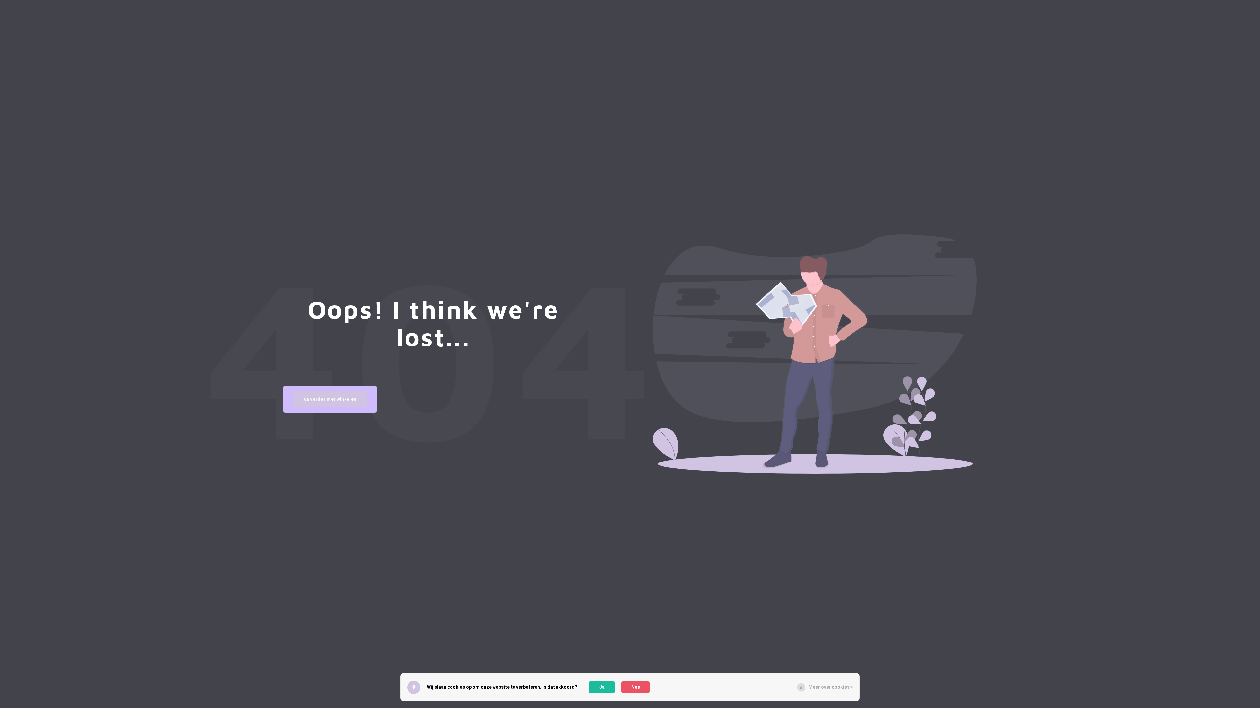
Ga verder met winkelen (330, 399)
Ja (602, 687)
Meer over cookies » (830, 687)
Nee (635, 687)
